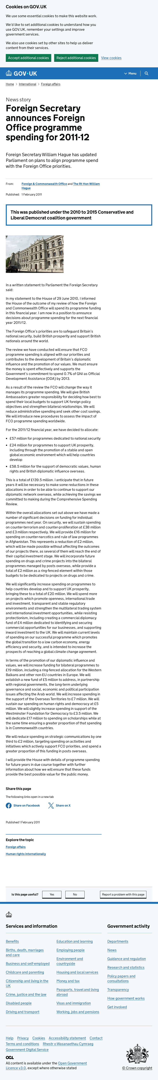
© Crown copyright (137, 1068)
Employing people (70, 950)
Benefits (12, 941)
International (27, 84)
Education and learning (74, 941)
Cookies (38, 1038)
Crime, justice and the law (26, 994)
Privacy (23, 1038)
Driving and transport (22, 1012)
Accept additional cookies (28, 58)
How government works (126, 998)
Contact (96, 1038)
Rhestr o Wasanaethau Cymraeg (68, 1044)
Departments (117, 941)
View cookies (111, 58)
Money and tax (68, 981)
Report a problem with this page (123, 894)
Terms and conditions (22, 1044)
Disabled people (19, 1003)
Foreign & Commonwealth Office (44, 184)
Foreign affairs (50, 84)
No (79, 894)
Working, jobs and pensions (77, 1012)
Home (10, 84)
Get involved (117, 1007)
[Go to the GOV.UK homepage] (21, 73)
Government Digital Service (27, 1049)
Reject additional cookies (76, 58)
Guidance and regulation (126, 958)
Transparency (118, 989)
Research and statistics (126, 967)
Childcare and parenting (25, 972)
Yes (55, 894)
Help (9, 1038)
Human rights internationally (26, 854)
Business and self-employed (28, 963)
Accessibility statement (67, 1038)
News (112, 950)
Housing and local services (77, 972)
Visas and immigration (73, 1003)
